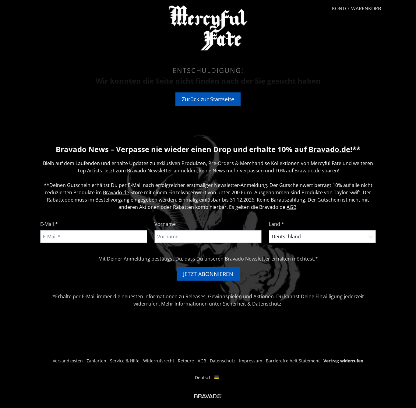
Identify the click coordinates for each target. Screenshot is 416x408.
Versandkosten (68, 361)
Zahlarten (96, 361)
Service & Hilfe (124, 361)
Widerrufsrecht (158, 361)
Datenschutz (222, 361)
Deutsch (203, 377)
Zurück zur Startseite (208, 99)
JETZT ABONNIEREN (208, 274)
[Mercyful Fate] (208, 28)
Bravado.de (329, 149)
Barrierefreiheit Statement (293, 361)
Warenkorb (366, 8)
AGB (291, 207)
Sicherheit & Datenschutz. (253, 303)
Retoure (186, 361)
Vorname (165, 224)
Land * (276, 224)
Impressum (250, 361)
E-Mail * (49, 224)
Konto (340, 8)
